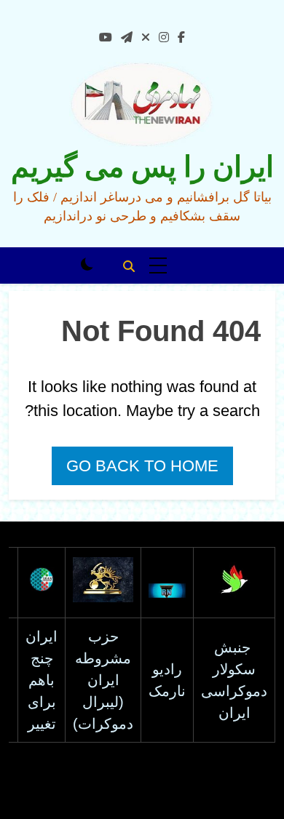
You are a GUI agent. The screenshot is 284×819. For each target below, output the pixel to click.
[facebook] (181, 38)
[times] (145, 38)
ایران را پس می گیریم (142, 167)
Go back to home (142, 466)
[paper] (127, 38)
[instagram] (163, 38)
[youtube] (106, 38)
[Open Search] (129, 266)
